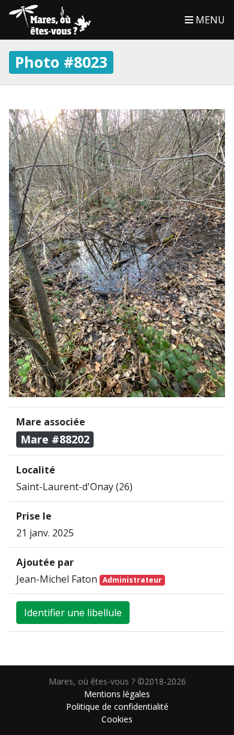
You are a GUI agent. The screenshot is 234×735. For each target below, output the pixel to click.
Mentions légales (117, 694)
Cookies (117, 719)
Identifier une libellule (73, 612)
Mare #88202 (54, 439)
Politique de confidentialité (117, 706)
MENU (209, 19)
